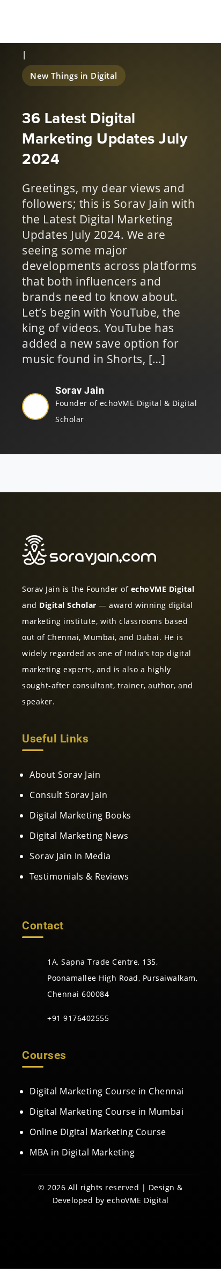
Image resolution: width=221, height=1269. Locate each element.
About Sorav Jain (65, 774)
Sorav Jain (79, 390)
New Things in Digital (73, 75)
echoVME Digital (138, 1200)
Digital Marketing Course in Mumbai (106, 1111)
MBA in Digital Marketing (82, 1152)
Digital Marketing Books (80, 815)
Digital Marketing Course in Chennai (107, 1091)
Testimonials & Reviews (79, 876)
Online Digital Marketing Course (98, 1132)
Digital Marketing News (79, 836)
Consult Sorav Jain (68, 795)
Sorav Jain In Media (70, 856)
